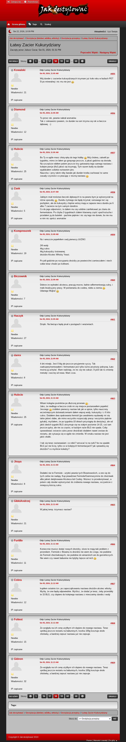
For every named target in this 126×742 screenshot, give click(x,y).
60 (67, 61)
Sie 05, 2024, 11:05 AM (49, 73)
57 (50, 61)
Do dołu (13, 61)
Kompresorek (22, 230)
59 (61, 61)
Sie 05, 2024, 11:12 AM (49, 544)
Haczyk (18, 315)
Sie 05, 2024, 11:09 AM (49, 319)
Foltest (18, 619)
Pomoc (89, 740)
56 (44, 61)
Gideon (18, 658)
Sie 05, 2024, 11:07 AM (49, 192)
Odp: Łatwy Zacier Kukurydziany (55, 70)
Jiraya (17, 461)
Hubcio (18, 149)
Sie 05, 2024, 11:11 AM (49, 465)
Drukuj (112, 61)
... (40, 61)
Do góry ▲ (113, 740)
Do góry (13, 696)
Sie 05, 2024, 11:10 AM (49, 398)
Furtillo (18, 540)
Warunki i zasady (100, 740)
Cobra (18, 580)
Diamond (19, 109)
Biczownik (20, 276)
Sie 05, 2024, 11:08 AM (49, 234)
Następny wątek (108, 52)
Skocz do (73, 719)
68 (76, 61)
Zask (17, 188)
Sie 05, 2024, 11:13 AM (49, 662)
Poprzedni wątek (89, 52)
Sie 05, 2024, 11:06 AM (49, 113)
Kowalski (19, 70)
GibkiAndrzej (22, 501)
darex (17, 355)
